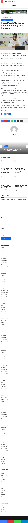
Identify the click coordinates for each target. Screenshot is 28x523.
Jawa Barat (3, 479)
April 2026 (3, 256)
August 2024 (3, 298)
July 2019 (3, 429)
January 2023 (4, 339)
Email (2, 222)
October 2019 (4, 422)
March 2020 (3, 412)
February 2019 (4, 440)
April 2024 (3, 307)
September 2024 (4, 296)
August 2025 (3, 273)
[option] (14, 147)
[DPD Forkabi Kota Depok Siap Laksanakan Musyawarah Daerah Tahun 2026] (7, 179)
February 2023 (4, 337)
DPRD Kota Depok (4, 475)
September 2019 (4, 425)
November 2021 (4, 369)
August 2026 (3, 247)
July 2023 (3, 326)
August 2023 (3, 324)
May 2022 (3, 356)
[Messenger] (8, 121)
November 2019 (4, 420)
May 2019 (3, 433)
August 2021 (3, 375)
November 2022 (4, 343)
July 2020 (3, 403)
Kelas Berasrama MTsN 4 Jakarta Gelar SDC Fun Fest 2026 (15, 1)
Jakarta (2, 477)
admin (3, 31)
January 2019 (3, 442)
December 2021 (4, 367)
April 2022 (3, 358)
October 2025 (4, 268)
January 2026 (4, 262)
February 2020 (4, 414)
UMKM (2, 509)
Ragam (2, 498)
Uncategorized (4, 511)
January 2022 (4, 365)
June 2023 (3, 328)
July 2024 (3, 301)
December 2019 (4, 418)
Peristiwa (3, 494)
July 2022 (3, 352)
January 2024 (4, 313)
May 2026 (3, 253)
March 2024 (3, 309)
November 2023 (4, 318)
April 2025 (3, 281)
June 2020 (3, 405)
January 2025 (4, 288)
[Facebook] (2, 121)
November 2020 (4, 395)
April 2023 (3, 333)
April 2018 (3, 461)
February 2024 (4, 311)
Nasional (2, 481)
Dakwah (5, 145)
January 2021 (3, 390)
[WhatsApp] (12, 121)
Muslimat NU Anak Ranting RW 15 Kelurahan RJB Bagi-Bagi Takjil (20, 170)
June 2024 (3, 303)
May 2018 (3, 459)
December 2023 (4, 316)
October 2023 (4, 320)
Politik (2, 496)
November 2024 (4, 292)
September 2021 (4, 373)
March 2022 (3, 360)
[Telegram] (15, 121)
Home (3, 17)
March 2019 (3, 437)
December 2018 (4, 444)
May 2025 (3, 279)
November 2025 (4, 266)
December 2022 (4, 341)
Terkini (11, 20)
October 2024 (4, 294)
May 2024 (3, 305)
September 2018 (4, 450)
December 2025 (4, 264)
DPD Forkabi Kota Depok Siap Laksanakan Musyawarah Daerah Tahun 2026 (7, 185)
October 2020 (4, 397)
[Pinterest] (5, 121)
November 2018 (4, 446)
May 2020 (3, 408)
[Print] (21, 121)
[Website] (14, 136)
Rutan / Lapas (4, 501)
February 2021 (4, 388)
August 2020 (3, 401)
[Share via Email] (18, 121)
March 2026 (3, 258)
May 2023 (3, 331)
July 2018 (3, 455)
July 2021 (3, 378)
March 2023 (3, 335)
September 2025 (4, 271)
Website (2, 228)
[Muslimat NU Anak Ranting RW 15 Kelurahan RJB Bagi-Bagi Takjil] (21, 163)
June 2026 (3, 251)
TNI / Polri (3, 507)
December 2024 (4, 290)
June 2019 (3, 431)
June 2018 (3, 457)
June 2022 (3, 354)
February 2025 (4, 286)
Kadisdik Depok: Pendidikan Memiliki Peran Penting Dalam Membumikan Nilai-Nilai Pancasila (21, 186)
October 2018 (4, 448)
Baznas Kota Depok (5, 471)
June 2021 (3, 380)
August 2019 (3, 427)
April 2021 (3, 384)
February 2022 (4, 363)
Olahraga (3, 486)
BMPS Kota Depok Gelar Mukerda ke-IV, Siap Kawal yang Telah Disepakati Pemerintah (6, 170)
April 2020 (3, 410)
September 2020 (4, 399)
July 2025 (3, 275)
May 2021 (3, 382)
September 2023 (4, 322)
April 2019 (3, 435)
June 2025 (3, 277)
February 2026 (4, 260)
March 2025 (3, 283)
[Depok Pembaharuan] (14, 5)
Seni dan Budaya (4, 503)
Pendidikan (3, 492)
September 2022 (4, 348)
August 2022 (3, 350)
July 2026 (3, 249)
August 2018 (3, 452)
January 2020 (4, 416)
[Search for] (26, 6)
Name (2, 217)
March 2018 (3, 463)
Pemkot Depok (8, 17)
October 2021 (4, 371)
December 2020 (4, 393)
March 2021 (3, 386)
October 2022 (4, 345)
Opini (2, 488)
